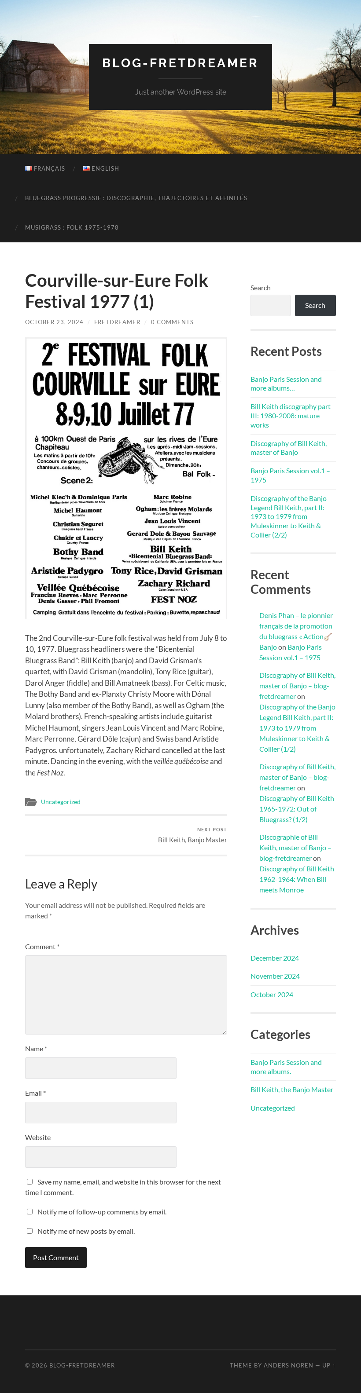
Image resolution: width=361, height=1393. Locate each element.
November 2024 (275, 976)
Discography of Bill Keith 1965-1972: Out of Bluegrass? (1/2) (296, 808)
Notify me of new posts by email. (86, 1231)
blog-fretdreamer (180, 63)
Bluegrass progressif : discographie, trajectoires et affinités (136, 197)
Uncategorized (61, 801)
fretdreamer (117, 321)
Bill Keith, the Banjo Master (291, 1089)
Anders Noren (288, 1365)
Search (260, 287)
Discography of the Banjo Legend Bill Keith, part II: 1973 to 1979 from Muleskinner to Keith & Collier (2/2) (288, 516)
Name (36, 1048)
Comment (42, 946)
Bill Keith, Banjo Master (192, 835)
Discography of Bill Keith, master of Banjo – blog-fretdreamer (297, 685)
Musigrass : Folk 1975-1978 (72, 227)
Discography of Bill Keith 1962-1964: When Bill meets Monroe (296, 879)
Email (35, 1093)
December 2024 (274, 958)
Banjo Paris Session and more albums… (286, 383)
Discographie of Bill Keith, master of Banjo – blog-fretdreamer (295, 847)
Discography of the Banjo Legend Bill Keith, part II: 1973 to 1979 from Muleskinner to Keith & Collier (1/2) (297, 727)
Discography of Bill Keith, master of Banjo (288, 448)
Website (38, 1137)
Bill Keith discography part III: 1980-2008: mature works (290, 415)
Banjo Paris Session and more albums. (286, 1066)
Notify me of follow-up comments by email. (101, 1211)
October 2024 (271, 994)
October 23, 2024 (54, 321)
